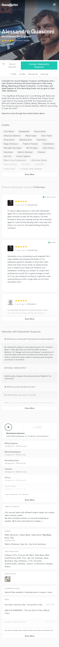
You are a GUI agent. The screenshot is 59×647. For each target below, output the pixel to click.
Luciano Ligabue (23, 156)
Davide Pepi (33, 205)
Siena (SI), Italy (8, 44)
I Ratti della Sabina (39, 160)
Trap (12, 538)
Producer (8, 469)
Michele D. (32, 304)
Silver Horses (48, 148)
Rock (7, 538)
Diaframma (41, 140)
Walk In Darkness (25, 152)
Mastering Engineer (13, 452)
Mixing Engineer (11, 443)
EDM (7, 535)
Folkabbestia (48, 144)
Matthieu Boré (26, 140)
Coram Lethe (9, 168)
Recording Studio (12, 460)
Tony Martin (9, 131)
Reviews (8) (33, 74)
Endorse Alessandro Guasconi (18, 187)
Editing (7, 477)
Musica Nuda (39, 131)
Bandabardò (24, 131)
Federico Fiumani (30, 144)
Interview (44, 74)
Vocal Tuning (10, 486)
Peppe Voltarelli (10, 164)
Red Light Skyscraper (12, 148)
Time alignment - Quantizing (16, 495)
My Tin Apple (32, 148)
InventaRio (39, 164)
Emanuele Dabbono (12, 136)
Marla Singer (31, 136)
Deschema (8, 152)
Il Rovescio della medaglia (31, 168)
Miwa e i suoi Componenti (15, 160)
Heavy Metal (25, 535)
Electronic (14, 535)
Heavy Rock (36, 535)
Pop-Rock (46, 535)
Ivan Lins (7, 156)
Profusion (26, 164)
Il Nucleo (41, 152)
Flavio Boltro (9, 140)
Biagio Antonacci (11, 144)
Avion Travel (46, 136)
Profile (13, 74)
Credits (22, 74)
